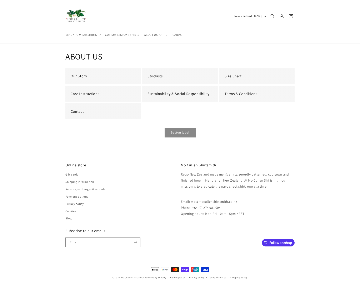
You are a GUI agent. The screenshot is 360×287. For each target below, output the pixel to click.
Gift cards (71, 174)
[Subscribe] (135, 242)
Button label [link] (180, 132)
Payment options (76, 196)
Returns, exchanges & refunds (85, 189)
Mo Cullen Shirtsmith (132, 277)
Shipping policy (239, 277)
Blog (68, 218)
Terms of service (217, 277)
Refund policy (177, 277)
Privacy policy (74, 204)
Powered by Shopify (155, 277)
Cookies (70, 211)
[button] (82, 34)
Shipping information (79, 182)
